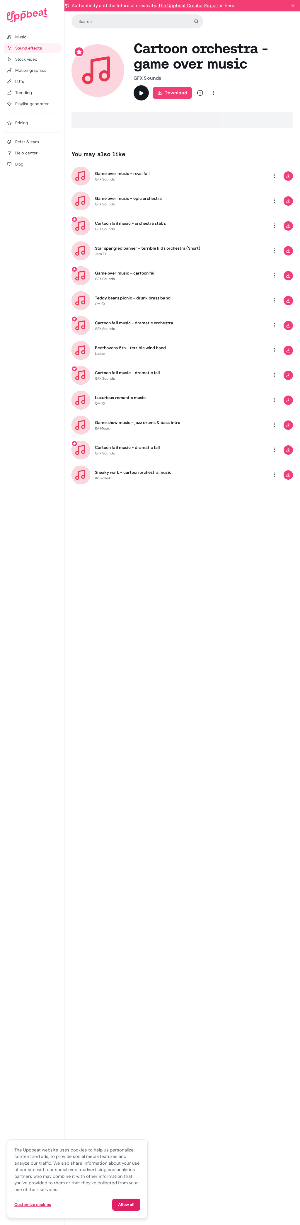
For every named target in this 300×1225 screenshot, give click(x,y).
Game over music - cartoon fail (125, 273)
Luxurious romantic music (120, 397)
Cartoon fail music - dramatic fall (127, 372)
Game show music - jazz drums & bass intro (137, 422)
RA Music (102, 428)
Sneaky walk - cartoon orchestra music (133, 472)
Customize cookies (32, 1204)
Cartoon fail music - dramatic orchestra (134, 323)
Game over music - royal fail (122, 173)
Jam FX (101, 254)
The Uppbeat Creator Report (188, 5)
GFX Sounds (147, 78)
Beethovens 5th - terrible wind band (130, 347)
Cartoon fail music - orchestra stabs (130, 223)
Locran (100, 353)
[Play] (141, 92)
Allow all (126, 1204)
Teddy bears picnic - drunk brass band (132, 298)
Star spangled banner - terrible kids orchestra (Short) (147, 248)
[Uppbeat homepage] (32, 15)
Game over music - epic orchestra (128, 198)
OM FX (100, 303)
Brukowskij (103, 478)
